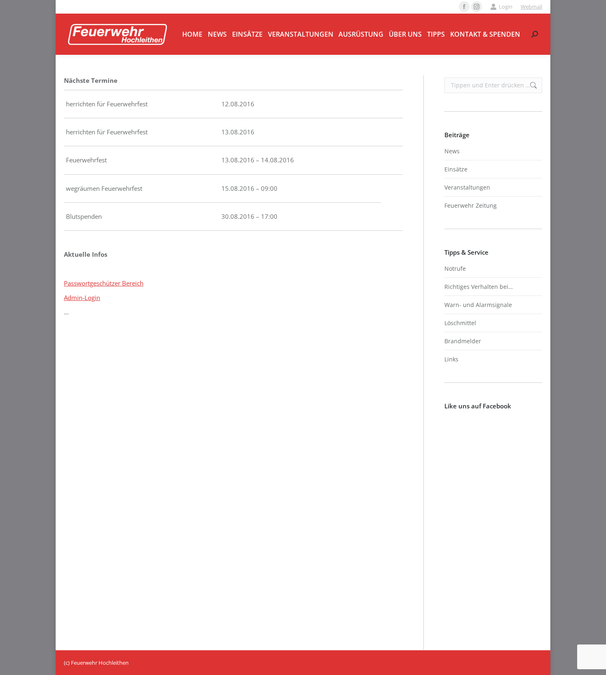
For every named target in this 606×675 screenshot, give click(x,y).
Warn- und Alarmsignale (478, 305)
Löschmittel (460, 323)
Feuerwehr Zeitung (470, 205)
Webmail (531, 6)
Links (451, 359)
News (452, 151)
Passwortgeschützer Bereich (103, 283)
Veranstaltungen (467, 187)
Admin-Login (82, 297)
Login (505, 6)
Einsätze (455, 169)
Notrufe (455, 268)
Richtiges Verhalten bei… (478, 287)
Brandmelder (462, 341)
